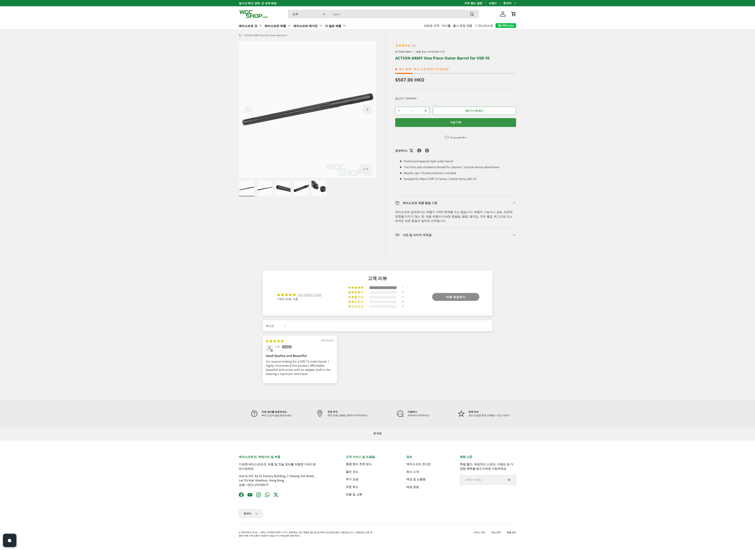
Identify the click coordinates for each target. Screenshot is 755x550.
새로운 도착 (431, 26)
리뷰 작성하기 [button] (456, 297)
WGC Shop (252, 532)
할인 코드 (352, 472)
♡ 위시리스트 (484, 26)
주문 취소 (352, 487)
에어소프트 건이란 (418, 464)
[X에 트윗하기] (411, 150)
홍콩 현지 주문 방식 (359, 464)
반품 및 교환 (354, 494)
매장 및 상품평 (416, 479)
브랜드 (493, 3)
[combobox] (383, 14)
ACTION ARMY (403, 51)
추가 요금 (352, 479)
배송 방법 (412, 487)
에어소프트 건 (248, 26)
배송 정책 (496, 532)
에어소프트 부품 (275, 26)
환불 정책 (511, 532)
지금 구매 (455, 122)
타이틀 (446, 26)
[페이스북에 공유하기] (419, 150)
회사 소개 (412, 472)
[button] (513, 14)
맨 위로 (377, 433)
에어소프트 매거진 (305, 26)
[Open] (9, 540)
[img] (275, 341)
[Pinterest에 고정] (427, 150)
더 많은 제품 (333, 26)
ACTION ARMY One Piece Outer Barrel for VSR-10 (267, 35)
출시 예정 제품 (462, 26)
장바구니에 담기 (474, 110)
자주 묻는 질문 (473, 3)
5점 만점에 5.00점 (309, 295)
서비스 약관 (479, 532)
